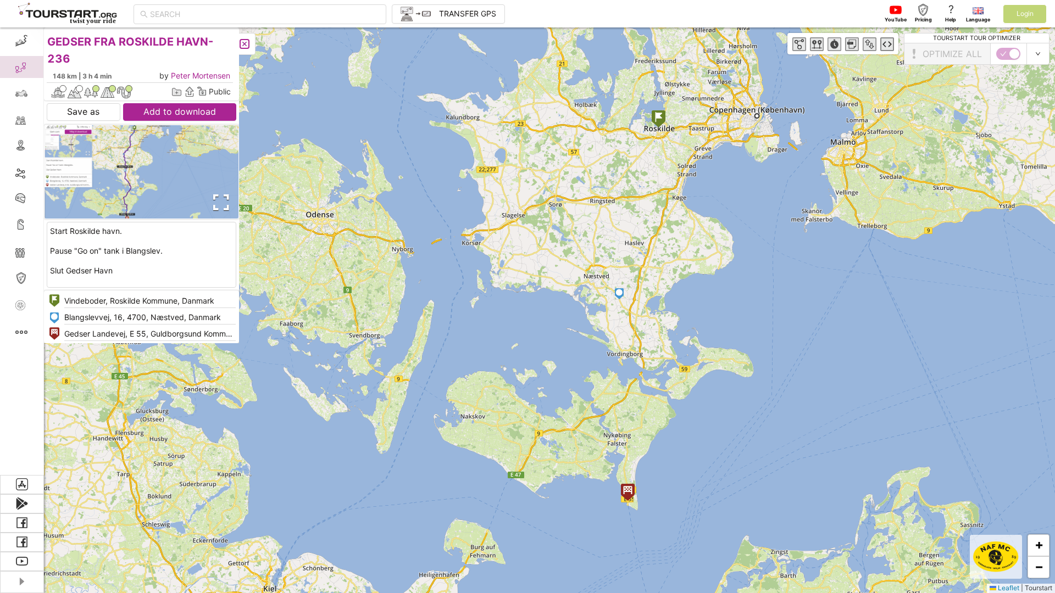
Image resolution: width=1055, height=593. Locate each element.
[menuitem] (21, 41)
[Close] (244, 44)
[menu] (22, 251)
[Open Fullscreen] (218, 203)
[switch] (1008, 54)
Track (39, 172)
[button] (658, 120)
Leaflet (1007, 588)
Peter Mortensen (200, 75)
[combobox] (265, 14)
